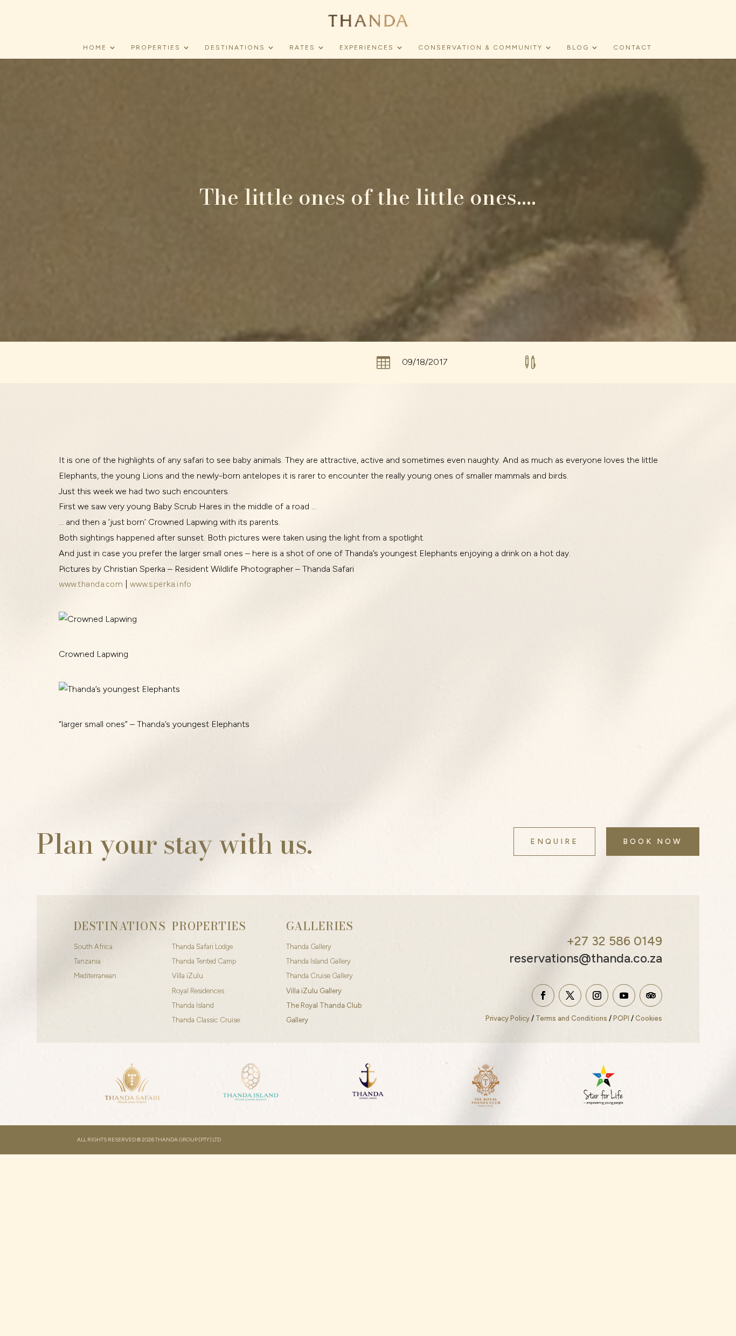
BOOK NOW (653, 841)
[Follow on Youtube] (624, 995)
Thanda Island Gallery (318, 961)
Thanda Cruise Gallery (319, 976)
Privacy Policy (507, 1018)
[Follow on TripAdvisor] (651, 995)
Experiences (366, 47)
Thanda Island (193, 1005)
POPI (621, 1018)
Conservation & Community (480, 47)
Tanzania (87, 961)
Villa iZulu (187, 976)
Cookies (648, 1018)
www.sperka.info (160, 584)
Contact (632, 47)
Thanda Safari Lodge (202, 947)
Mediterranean (95, 976)
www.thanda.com (91, 584)
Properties (155, 47)
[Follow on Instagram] (597, 995)
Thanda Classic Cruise (206, 1020)
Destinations (235, 47)
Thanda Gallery (308, 947)
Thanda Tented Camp (204, 961)
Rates (302, 47)
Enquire (554, 841)
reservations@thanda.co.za (585, 958)
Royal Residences (198, 991)
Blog (578, 47)
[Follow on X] (570, 995)
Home (95, 47)
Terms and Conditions (571, 1018)
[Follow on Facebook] (543, 995)
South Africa (93, 947)
